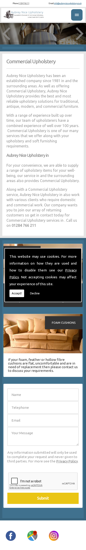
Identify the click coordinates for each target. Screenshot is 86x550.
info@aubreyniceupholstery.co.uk (67, 3)
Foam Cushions (64, 322)
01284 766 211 (24, 3)
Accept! (17, 293)
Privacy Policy (67, 461)
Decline (35, 293)
